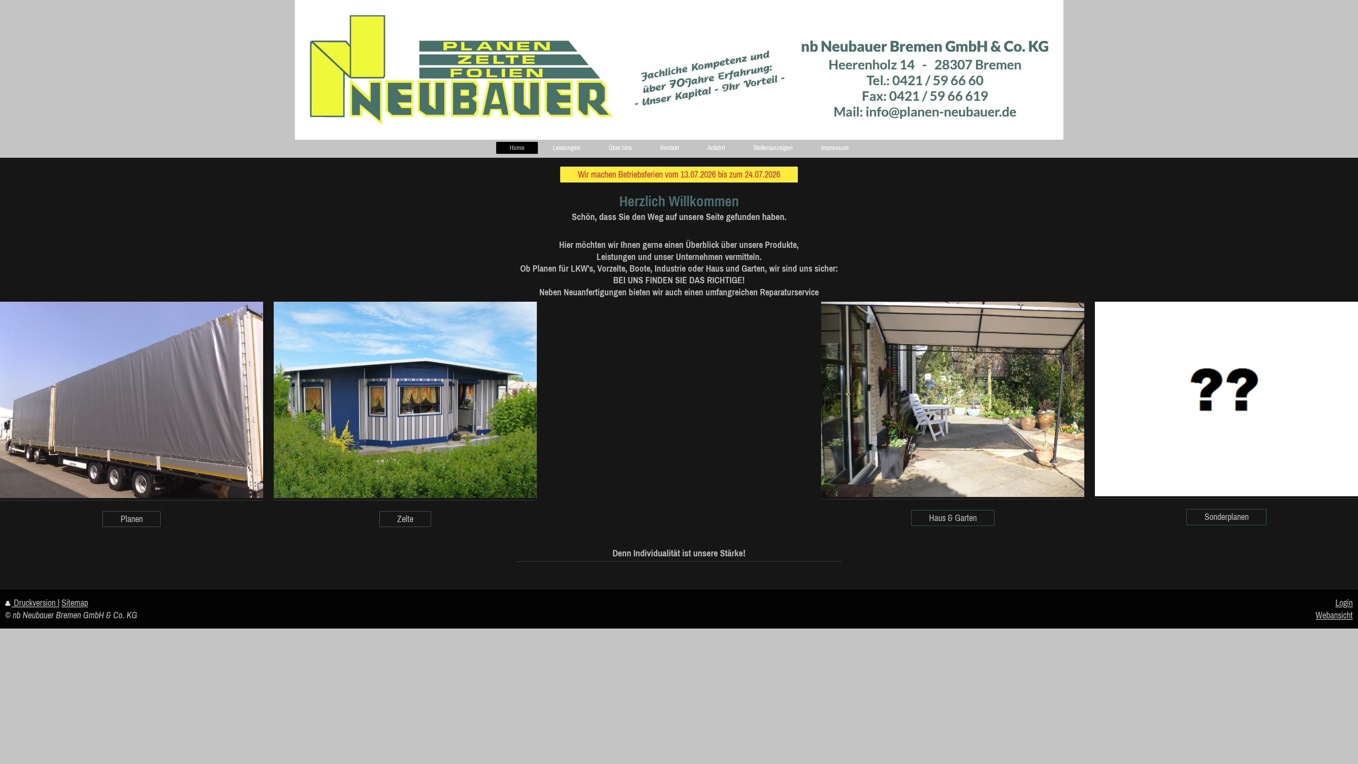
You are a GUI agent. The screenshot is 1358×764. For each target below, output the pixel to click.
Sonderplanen (1227, 517)
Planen (132, 519)
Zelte (405, 519)
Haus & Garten (953, 518)
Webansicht (1334, 615)
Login (1344, 603)
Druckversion (35, 603)
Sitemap (75, 603)
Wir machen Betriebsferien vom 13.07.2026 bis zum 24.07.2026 (679, 174)
